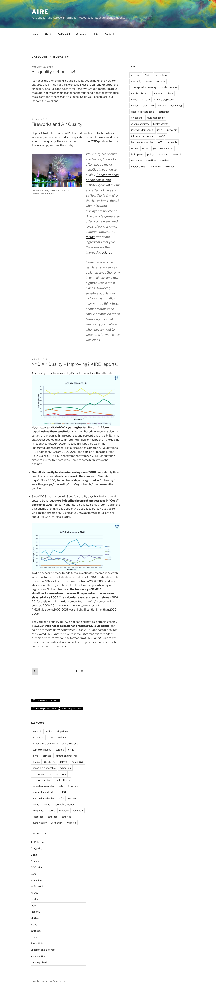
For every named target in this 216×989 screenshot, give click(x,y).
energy (34, 892)
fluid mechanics (156, 117)
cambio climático (140, 93)
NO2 (160, 142)
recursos (162, 154)
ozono (145, 148)
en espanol (137, 117)
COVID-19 (148, 105)
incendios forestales (142, 129)
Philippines (137, 154)
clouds (134, 105)
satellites (151, 160)
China (34, 854)
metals (90, 237)
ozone (134, 148)
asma (149, 81)
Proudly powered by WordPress (48, 981)
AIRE (40, 12)
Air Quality (36, 848)
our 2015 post (95, 141)
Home (34, 34)
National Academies (142, 142)
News (34, 924)
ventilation (155, 166)
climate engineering (164, 99)
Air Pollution (37, 842)
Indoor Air (36, 911)
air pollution (162, 75)
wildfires (169, 166)
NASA (161, 136)
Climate (35, 861)
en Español (37, 886)
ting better (79, 427)
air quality (136, 81)
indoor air (172, 129)
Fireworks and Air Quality (56, 124)
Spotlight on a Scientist (43, 949)
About (47, 34)
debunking (176, 105)
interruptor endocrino (142, 136)
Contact (109, 34)
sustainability (138, 166)
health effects (160, 123)
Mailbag (35, 918)
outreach (172, 142)
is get (69, 427)
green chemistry (140, 123)
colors (106, 252)
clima (134, 99)
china (170, 93)
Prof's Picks (37, 943)
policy (150, 154)
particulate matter (163, 148)
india (159, 129)
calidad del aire (169, 87)
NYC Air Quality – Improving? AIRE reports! (74, 364)
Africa (148, 75)
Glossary (81, 34)
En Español (64, 34)
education (164, 111)
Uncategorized (39, 962)
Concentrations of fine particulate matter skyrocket (102, 180)
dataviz (162, 105)
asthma (160, 81)
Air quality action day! (53, 71)
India (33, 905)
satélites (165, 160)
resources (136, 160)
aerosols (135, 75)
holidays (35, 899)
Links (95, 34)
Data (33, 873)
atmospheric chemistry (143, 87)
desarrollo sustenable (142, 111)
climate (146, 99)
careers (158, 93)
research (176, 154)
